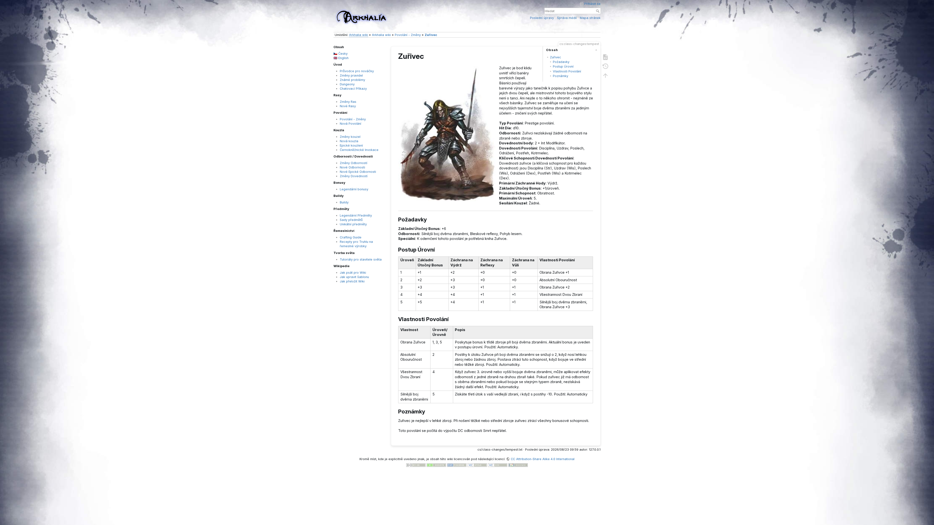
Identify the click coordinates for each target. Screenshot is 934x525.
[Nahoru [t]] (605, 75)
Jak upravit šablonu (354, 277)
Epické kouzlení (351, 145)
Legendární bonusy (354, 189)
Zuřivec (431, 35)
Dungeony (347, 84)
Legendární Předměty (356, 215)
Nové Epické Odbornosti (358, 172)
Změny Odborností (353, 163)
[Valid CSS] (497, 465)
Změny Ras (348, 102)
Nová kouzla (349, 141)
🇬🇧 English (341, 58)
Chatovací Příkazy (353, 88)
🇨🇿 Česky (340, 53)
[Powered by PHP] (457, 465)
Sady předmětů (351, 220)
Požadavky (561, 62)
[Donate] (436, 465)
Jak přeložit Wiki (352, 281)
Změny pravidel (351, 75)
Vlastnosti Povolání (567, 71)
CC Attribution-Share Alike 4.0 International (542, 459)
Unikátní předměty (353, 224)
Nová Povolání (350, 123)
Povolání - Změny (408, 35)
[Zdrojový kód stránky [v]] (605, 56)
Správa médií (567, 18)
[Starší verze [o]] (605, 66)
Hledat (598, 11)
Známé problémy (352, 80)
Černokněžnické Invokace (359, 150)
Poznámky (560, 76)
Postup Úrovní (563, 66)
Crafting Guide (350, 237)
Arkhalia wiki (358, 35)
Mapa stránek (590, 18)
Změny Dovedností (354, 176)
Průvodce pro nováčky (357, 71)
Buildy (344, 202)
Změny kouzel (350, 137)
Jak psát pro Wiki (353, 272)
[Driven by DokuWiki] (518, 465)
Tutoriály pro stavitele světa (361, 259)
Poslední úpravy (542, 18)
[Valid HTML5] (477, 465)
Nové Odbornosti (352, 167)
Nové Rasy (348, 106)
